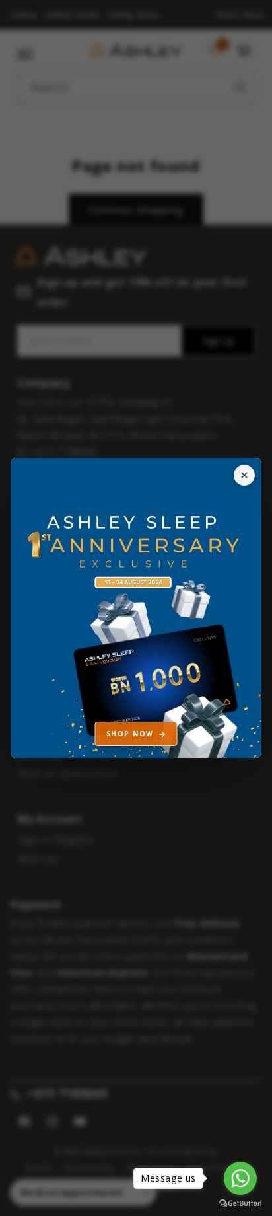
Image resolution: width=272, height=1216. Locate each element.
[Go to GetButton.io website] (240, 1203)
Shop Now (130, 733)
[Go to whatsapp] (240, 1178)
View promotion (136, 608)
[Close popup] (244, 475)
